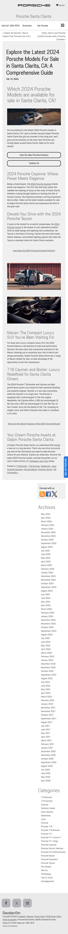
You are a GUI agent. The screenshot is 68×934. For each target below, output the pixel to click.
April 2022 (46, 693)
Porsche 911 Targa (49, 841)
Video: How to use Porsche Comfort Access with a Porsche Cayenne (51, 36)
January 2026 (47, 529)
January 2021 (47, 748)
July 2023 (45, 638)
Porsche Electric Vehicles (52, 848)
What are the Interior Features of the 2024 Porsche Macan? (34, 424)
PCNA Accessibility (10, 919)
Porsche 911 (46, 834)
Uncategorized (47, 881)
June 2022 (45, 686)
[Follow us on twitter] (54, 494)
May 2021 (45, 733)
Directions (27, 25)
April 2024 (46, 605)
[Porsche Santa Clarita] (34, 8)
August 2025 (47, 547)
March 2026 (46, 521)
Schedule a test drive (39, 461)
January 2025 (47, 572)
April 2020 (46, 780)
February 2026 (47, 525)
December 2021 (48, 707)
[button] (10, 25)
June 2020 (45, 773)
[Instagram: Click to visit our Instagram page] (28, 903)
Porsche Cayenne (14, 469)
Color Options (47, 812)
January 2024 (47, 616)
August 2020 (47, 766)
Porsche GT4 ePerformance (53, 852)
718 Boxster (21, 466)
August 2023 (47, 634)
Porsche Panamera (49, 859)
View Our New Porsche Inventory (34, 155)
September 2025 (48, 543)
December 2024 (48, 576)
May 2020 (45, 777)
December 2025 (48, 532)
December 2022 (48, 664)
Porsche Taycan (45, 469)
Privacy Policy (40, 916)
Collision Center (48, 808)
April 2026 (46, 518)
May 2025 (45, 558)
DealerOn (22, 916)
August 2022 (47, 678)
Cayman (44, 804)
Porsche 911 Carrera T (51, 837)
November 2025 (48, 536)
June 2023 (45, 642)
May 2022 (45, 689)
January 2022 (47, 704)
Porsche (44, 823)
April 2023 (46, 649)
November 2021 (48, 711)
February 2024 (47, 612)
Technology (46, 874)
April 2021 (46, 737)
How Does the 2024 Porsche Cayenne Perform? (34, 250)
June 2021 (45, 729)
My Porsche (42, 25)
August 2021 (47, 722)
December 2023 (48, 620)
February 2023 (47, 656)
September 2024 (48, 587)
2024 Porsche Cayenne (41, 184)
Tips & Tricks (47, 877)
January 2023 (47, 660)
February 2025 (47, 569)
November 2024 (48, 580)
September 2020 (48, 762)
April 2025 (46, 561)
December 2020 (48, 751)
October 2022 (47, 671)
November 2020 (48, 755)
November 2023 (48, 623)
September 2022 (48, 675)
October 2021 (47, 715)
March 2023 (46, 653)
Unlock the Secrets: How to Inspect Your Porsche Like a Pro (17, 34)
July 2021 (45, 726)
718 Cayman (34, 466)
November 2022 (48, 667)
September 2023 (48, 631)
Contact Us (34, 163)
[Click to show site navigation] (62, 25)
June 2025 (45, 554)
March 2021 (46, 740)
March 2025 (46, 565)
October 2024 (47, 583)
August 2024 (47, 591)
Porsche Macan (30, 469)
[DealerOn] (11, 913)
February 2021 (47, 744)
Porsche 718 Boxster (50, 830)
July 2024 (45, 594)
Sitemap (30, 916)
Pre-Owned (46, 866)
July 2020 (45, 769)
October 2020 (47, 759)
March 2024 (46, 609)
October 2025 (47, 539)
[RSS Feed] (42, 494)
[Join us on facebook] (48, 494)
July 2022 (45, 682)
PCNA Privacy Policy (53, 916)
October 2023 (47, 627)
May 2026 (45, 514)
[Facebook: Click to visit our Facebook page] (7, 903)
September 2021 (48, 718)
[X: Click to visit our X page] (17, 903)
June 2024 (45, 598)
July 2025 (45, 550)
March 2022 (46, 696)
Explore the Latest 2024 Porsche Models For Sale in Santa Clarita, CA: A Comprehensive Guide (32, 62)
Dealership (45, 466)
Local (53, 466)
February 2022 (47, 700)
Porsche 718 (46, 826)
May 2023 (45, 645)
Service (44, 870)
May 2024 (45, 602)
